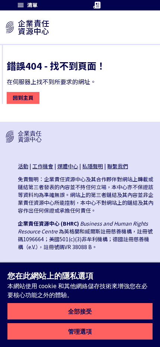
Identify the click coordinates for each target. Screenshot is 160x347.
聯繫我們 (117, 166)
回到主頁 (23, 97)
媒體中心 (67, 166)
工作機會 (42, 166)
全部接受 (80, 311)
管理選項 (80, 331)
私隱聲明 (92, 166)
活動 (23, 166)
